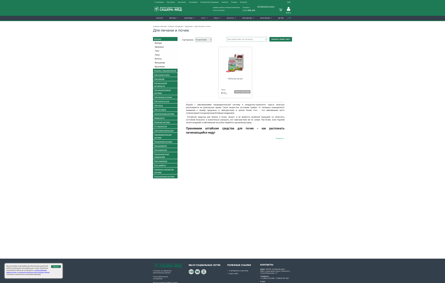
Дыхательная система (164, 114)
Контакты (243, 2)
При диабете (160, 165)
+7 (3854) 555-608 (267, 278)
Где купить (182, 2)
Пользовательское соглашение (160, 278)
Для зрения (159, 79)
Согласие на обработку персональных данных (162, 272)
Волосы (230, 18)
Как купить (171, 2)
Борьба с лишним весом (165, 70)
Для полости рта (161, 101)
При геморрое (160, 161)
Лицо (216, 18)
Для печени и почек (163, 97)
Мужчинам (265, 18)
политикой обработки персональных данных (34, 272)
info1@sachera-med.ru (265, 6)
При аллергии (160, 146)
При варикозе (160, 150)
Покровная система (163, 141)
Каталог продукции (175, 26)
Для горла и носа (161, 75)
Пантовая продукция (163, 130)
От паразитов (160, 126)
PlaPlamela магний (235, 79)
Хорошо (56, 267)
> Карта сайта (232, 274)
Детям (281, 18)
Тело (203, 18)
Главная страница (160, 26)
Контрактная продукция (209, 2)
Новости (225, 2)
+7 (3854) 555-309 (282, 278)
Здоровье (188, 18)
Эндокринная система (164, 176)
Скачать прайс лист (280, 39)
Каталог (159, 18)
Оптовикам (193, 2)
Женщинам (247, 18)
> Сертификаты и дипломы (237, 271)
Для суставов (160, 109)
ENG (289, 2)
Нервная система (162, 122)
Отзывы (234, 2)
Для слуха (158, 105)
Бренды (172, 18)
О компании (159, 2)
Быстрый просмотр (235, 67)
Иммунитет (159, 118)
